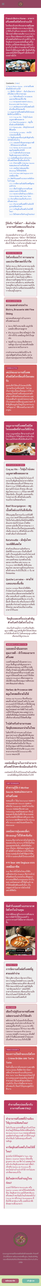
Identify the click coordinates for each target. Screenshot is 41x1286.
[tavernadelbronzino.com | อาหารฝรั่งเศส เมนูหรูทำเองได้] (20, 4)
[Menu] (3, 4)
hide (17, 83)
